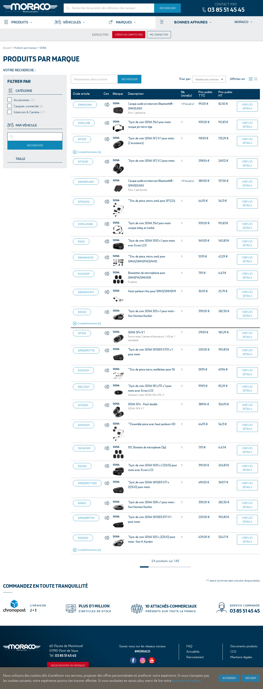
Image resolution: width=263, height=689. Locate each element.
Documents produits (243, 646)
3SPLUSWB (85, 224)
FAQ (189, 646)
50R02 (82, 503)
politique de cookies (186, 681)
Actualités (193, 651)
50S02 (82, 312)
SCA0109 (84, 273)
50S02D (83, 537)
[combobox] (34, 136)
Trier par (184, 79)
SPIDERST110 (86, 350)
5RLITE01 (83, 386)
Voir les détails (247, 106)
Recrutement (195, 657)
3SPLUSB (84, 123)
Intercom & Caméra (29, 112)
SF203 (82, 139)
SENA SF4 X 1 (136, 332)
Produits (19, 22)
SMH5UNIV (85, 104)
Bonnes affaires (191, 22)
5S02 (81, 241)
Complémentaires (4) (89, 151)
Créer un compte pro (129, 34)
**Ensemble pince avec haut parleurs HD (151, 424)
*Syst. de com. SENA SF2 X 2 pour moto (151, 161)
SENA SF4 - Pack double (142, 404)
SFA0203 (84, 425)
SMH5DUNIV (86, 181)
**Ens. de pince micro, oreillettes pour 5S (151, 369)
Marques (124, 22)
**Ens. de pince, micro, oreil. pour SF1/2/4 (151, 201)
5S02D (82, 466)
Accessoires (24, 100)
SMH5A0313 (85, 257)
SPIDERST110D (87, 483)
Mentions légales (241, 657)
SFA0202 (84, 201)
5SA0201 (83, 370)
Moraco (241, 22)
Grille (256, 79)
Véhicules (72, 22)
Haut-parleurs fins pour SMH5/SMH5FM (152, 291)
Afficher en (237, 79)
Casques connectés (28, 106)
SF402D (83, 405)
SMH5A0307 (86, 292)
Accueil (7, 47)
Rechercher (35, 145)
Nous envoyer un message (68, 665)
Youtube (152, 660)
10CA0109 (84, 448)
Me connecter (159, 34)
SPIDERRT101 (86, 517)
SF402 (82, 333)
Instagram (142, 660)
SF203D (83, 161)
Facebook (133, 660)
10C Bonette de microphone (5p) (147, 447)
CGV (233, 651)
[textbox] (18, 138)
